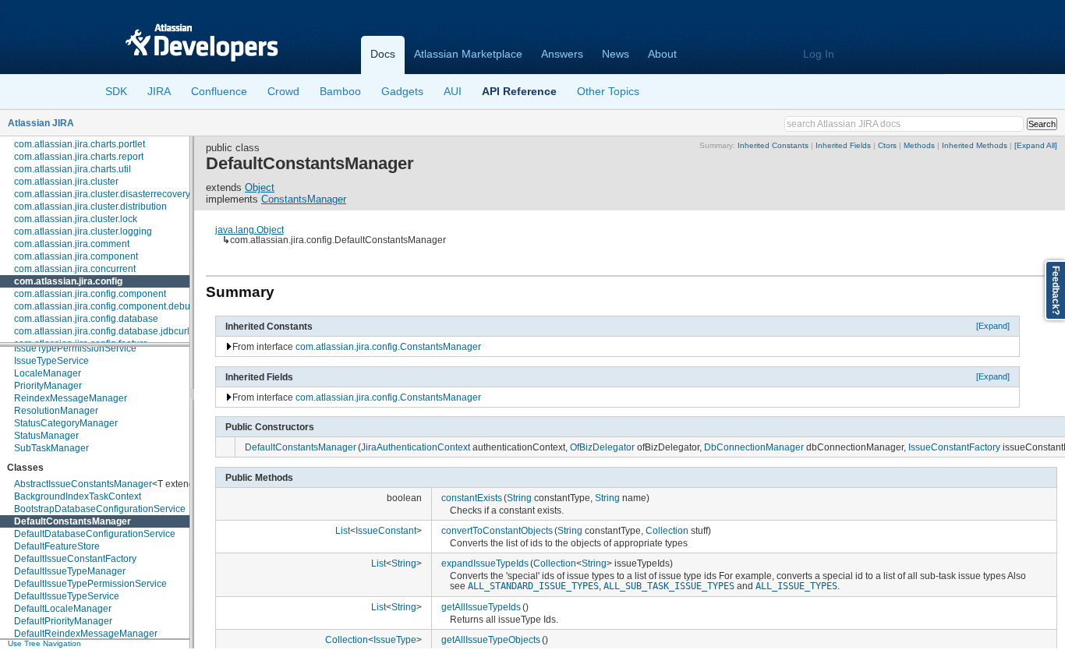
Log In (818, 54)
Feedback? (1055, 290)
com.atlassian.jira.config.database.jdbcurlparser (115, 331)
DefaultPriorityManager (63, 621)
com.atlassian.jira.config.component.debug (105, 306)
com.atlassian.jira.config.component (90, 293)
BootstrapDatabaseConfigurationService (100, 508)
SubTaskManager (51, 448)
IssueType (394, 639)
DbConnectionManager (754, 447)
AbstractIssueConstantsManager (83, 484)
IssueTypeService (51, 360)
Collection (667, 530)
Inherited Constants (773, 145)
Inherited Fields (843, 145)
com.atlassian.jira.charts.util (72, 169)
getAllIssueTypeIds (481, 607)
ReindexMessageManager (70, 398)
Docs (382, 54)
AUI (453, 91)
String (519, 498)
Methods (919, 145)
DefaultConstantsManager (72, 521)
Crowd (283, 91)
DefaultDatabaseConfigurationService (94, 533)
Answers (562, 54)
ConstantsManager (303, 199)
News (615, 54)
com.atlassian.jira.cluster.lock (75, 219)
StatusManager (46, 435)
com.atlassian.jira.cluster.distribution (90, 206)
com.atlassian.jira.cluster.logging (83, 231)
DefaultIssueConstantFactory (75, 558)
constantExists (471, 498)
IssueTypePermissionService (75, 348)
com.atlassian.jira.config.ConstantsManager (388, 346)
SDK (116, 91)
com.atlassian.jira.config (68, 281)
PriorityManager (48, 385)
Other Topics (608, 91)
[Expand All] (1035, 145)
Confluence (219, 91)
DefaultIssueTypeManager (70, 571)
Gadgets (402, 91)
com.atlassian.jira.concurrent (75, 268)
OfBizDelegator (602, 447)
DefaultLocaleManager (62, 608)
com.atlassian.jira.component (76, 256)
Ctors (887, 145)
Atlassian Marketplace (468, 54)
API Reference (519, 91)
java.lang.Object (249, 229)
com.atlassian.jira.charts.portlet (79, 144)
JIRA (159, 91)
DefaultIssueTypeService (66, 596)
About (662, 54)
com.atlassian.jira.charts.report (78, 156)
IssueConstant (386, 530)
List (342, 530)
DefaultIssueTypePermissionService (90, 583)
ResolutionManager (56, 410)
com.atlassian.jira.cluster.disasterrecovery (102, 194)
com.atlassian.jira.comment (71, 243)
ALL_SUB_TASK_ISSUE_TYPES (668, 586)
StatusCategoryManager (66, 423)
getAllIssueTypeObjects (490, 639)
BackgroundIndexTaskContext (77, 496)
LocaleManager (47, 373)
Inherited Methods (974, 145)
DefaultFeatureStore (57, 546)
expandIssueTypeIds (485, 563)
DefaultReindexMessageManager (85, 633)
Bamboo (340, 91)
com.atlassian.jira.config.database (86, 318)
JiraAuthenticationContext (415, 447)
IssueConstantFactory (954, 447)
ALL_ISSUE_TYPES (796, 586)
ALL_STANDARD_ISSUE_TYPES (533, 586)
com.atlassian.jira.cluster (66, 181)
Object (259, 187)
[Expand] (993, 325)
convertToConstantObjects (497, 530)
